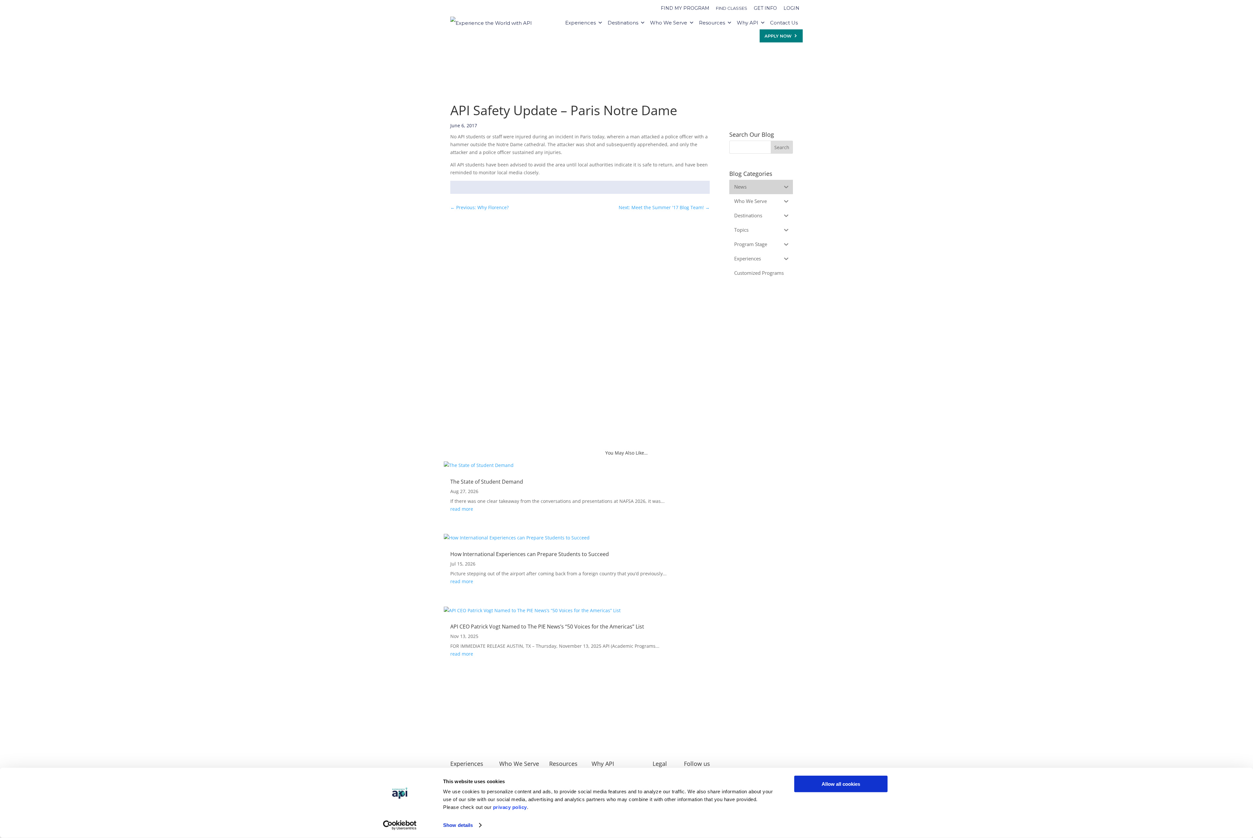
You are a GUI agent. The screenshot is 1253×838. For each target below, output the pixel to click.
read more (461, 509)
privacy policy (510, 807)
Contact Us (784, 23)
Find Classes (731, 8)
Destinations (623, 23)
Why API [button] (747, 23)
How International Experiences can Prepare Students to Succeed (529, 554)
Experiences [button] (580, 23)
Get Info (765, 8)
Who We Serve (668, 23)
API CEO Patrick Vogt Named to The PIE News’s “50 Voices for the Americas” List (547, 626)
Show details (458, 825)
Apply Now (778, 36)
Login (791, 8)
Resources (712, 23)
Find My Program (685, 8)
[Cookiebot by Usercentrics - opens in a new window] (399, 825)
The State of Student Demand (486, 481)
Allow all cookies (841, 784)
